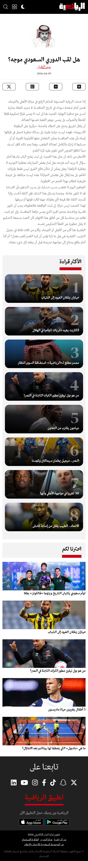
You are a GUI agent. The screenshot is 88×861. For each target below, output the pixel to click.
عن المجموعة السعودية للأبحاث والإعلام (44, 845)
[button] (14, 6)
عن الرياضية (60, 840)
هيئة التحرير (46, 840)
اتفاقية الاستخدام (30, 840)
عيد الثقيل (44, 67)
